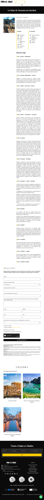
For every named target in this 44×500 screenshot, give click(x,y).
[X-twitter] (27, 367)
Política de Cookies (32, 468)
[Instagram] (17, 367)
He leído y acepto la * (12, 327)
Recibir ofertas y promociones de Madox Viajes (13, 331)
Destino (4, 276)
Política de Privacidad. (16, 327)
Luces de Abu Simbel (12, 400)
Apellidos (24, 309)
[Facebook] (19, 367)
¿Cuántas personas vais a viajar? (9, 287)
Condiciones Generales (32, 469)
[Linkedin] (23, 367)
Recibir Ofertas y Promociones (9, 329)
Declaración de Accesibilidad (32, 472)
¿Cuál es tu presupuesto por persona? (10, 293)
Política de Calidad (32, 471)
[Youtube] (25, 367)
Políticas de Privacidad (7, 325)
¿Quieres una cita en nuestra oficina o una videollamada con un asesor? (16, 320)
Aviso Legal (33, 466)
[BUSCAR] (25, 2)
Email (4, 314)
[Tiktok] (21, 367)
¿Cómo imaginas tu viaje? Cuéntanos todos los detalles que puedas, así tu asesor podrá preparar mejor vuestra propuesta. (20, 299)
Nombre (5, 309)
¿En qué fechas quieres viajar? (8, 282)
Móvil (23, 314)
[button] (22, 5)
